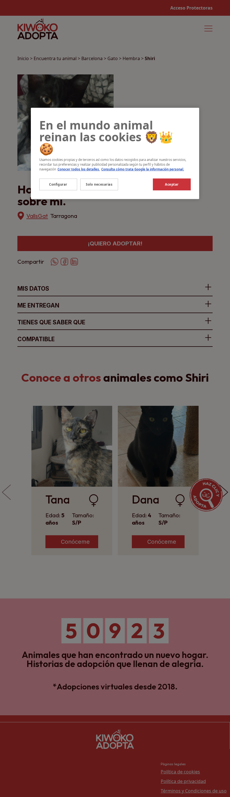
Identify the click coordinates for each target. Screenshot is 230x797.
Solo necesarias (99, 184)
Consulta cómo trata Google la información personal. (142, 169)
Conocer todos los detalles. (79, 169)
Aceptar (172, 184)
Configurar (58, 184)
